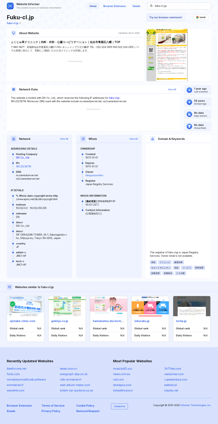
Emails (136, 6)
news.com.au (121, 374)
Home (93, 6)
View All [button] (172, 89)
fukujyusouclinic (94, 175)
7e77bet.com (172, 368)
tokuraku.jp (142, 321)
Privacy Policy (51, 411)
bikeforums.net (16, 368)
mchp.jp (181, 321)
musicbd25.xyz (122, 368)
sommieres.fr (15, 385)
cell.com (118, 379)
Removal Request (87, 411)
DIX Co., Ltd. (23, 157)
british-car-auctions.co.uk (76, 390)
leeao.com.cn (68, 368)
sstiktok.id (170, 385)
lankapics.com (122, 385)
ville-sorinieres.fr (71, 379)
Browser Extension (114, 6)
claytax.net (171, 390)
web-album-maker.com (75, 385)
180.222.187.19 (23, 166)
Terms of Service (53, 405)
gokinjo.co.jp (59, 321)
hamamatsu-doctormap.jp (110, 321)
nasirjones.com (174, 374)
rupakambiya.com (175, 379)
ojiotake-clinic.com (22, 321)
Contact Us (119, 406)
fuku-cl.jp (12, 23)
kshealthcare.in (123, 390)
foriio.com (13, 374)
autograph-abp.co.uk (73, 374)
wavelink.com (15, 390)
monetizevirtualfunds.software (26, 379)
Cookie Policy (85, 405)
